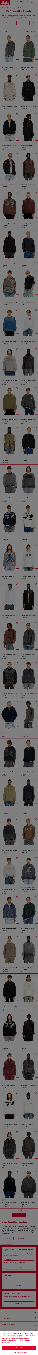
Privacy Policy (24, 1340)
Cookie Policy (5, 1342)
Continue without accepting (19, 1352)
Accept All (19, 1347)
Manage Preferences (8, 1340)
